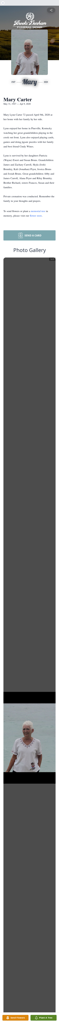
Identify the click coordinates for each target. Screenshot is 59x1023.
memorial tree (38, 211)
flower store (36, 215)
